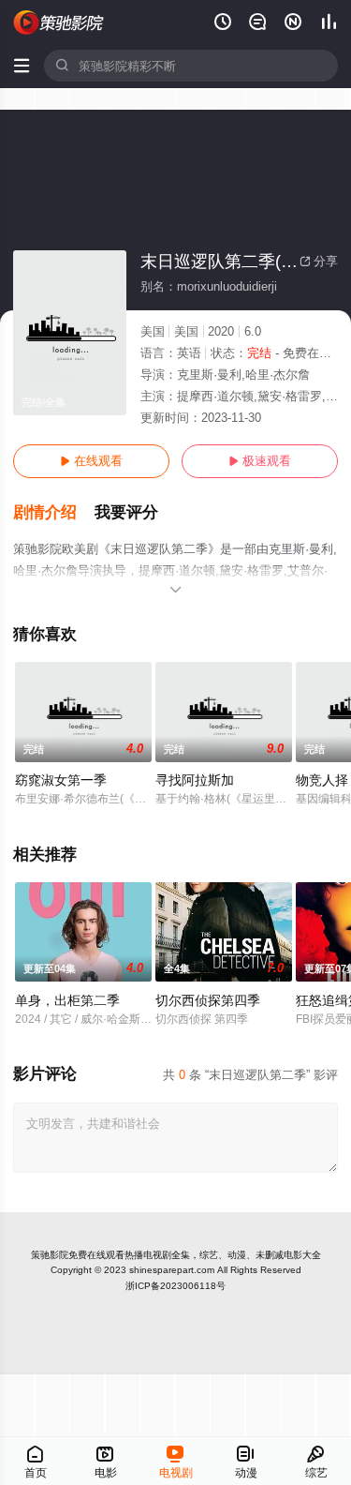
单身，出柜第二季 (67, 1000)
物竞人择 (322, 780)
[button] (54, 512)
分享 (319, 261)
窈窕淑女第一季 (61, 780)
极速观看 (259, 461)
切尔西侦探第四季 (207, 1000)
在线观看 (91, 461)
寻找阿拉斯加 (194, 780)
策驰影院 (49, 1255)
